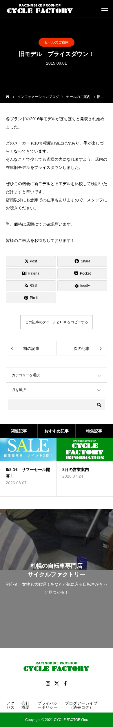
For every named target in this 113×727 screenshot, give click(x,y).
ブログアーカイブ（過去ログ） (81, 705)
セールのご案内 (56, 42)
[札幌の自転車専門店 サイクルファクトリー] (40, 8)
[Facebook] (65, 683)
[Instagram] (48, 683)
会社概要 (25, 705)
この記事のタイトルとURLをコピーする (56, 322)
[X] (56, 683)
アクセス (10, 705)
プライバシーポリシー (47, 705)
